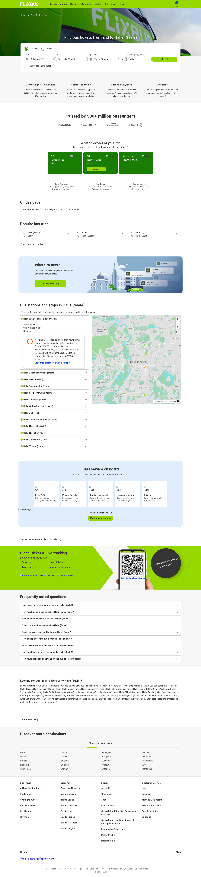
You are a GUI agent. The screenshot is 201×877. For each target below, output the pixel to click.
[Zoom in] (178, 319)
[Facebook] (175, 858)
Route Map (25, 794)
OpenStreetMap (170, 401)
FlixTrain (24, 817)
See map (96, 169)
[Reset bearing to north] (178, 327)
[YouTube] (177, 858)
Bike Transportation (152, 805)
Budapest (106, 756)
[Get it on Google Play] (29, 858)
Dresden (106, 769)
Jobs (103, 799)
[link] (100, 274)
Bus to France (68, 817)
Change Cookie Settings (138, 869)
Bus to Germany (69, 805)
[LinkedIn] (178, 858)
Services (146, 794)
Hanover (146, 752)
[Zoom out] (178, 323)
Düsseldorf (107, 760)
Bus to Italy (66, 811)
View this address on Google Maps (52, 362)
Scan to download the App (133, 578)
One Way (34, 48)
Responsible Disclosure (113, 829)
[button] (54, 319)
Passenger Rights (80, 869)
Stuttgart (106, 752)
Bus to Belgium (68, 828)
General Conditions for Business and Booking (119, 813)
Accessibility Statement (112, 869)
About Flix (106, 788)
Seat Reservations (151, 811)
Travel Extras (67, 799)
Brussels (65, 760)
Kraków (105, 765)
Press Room (107, 805)
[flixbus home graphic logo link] (29, 4)
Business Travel (28, 805)
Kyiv (144, 765)
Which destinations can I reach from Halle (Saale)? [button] (48, 645)
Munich (23, 756)
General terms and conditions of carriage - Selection (117, 822)
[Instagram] (176, 858)
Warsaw (64, 769)
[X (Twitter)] (179, 858)
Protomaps (158, 401)
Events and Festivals (71, 788)
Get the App (26, 811)
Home (23, 15)
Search (164, 59)
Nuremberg (147, 760)
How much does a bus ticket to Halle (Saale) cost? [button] (48, 612)
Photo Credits (108, 835)
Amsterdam (25, 769)
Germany (43, 15)
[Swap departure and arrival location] (55, 59)
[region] (136, 359)
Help (144, 788)
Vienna (64, 752)
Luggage (146, 817)
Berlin (22, 752)
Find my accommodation (39, 66)
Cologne (65, 765)
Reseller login (108, 840)
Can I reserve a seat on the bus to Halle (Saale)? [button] (46, 632)
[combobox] (41, 59)
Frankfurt (65, 756)
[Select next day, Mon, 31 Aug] (122, 59)
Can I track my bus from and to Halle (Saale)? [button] (45, 625)
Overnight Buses (28, 799)
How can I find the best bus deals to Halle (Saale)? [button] (47, 652)
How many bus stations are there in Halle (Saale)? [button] (47, 605)
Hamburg (24, 765)
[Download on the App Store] (46, 858)
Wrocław (146, 756)
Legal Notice (95, 869)
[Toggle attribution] (178, 401)
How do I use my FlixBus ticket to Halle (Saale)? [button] (46, 618)
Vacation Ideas (68, 794)
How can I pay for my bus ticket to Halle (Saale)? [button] (47, 638)
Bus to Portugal (69, 822)
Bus (32, 15)
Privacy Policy (65, 869)
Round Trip (52, 48)
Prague (23, 760)
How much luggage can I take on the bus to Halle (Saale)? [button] (51, 659)
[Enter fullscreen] (178, 332)
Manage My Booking (152, 799)
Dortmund (147, 769)
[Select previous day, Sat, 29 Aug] (118, 59)
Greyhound (106, 794)
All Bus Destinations (30, 788)
